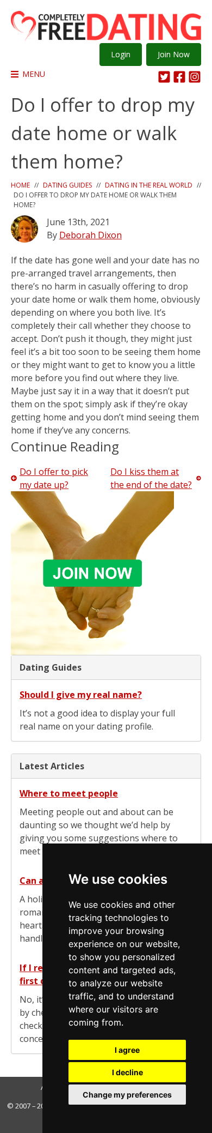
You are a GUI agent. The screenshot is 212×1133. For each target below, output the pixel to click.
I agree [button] (127, 1049)
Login (120, 54)
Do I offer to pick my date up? (54, 478)
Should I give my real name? (81, 695)
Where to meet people (69, 793)
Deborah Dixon (90, 235)
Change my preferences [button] (127, 1094)
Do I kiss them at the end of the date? (151, 478)
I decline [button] (127, 1072)
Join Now (174, 54)
